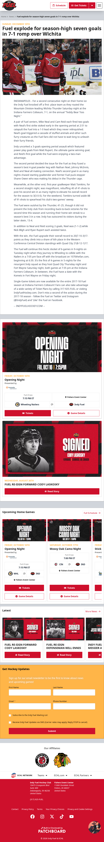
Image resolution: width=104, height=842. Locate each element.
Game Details (78, 413)
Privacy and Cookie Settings (80, 809)
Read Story (53, 491)
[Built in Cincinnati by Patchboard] (52, 830)
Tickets (29, 413)
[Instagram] (42, 816)
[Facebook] (32, 816)
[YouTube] (71, 816)
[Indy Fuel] (9, 5)
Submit (52, 731)
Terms (40, 809)
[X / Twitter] (52, 816)
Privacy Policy (28, 809)
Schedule (61, 5)
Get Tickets (80, 5)
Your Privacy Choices (55, 809)
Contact (15, 809)
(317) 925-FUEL (36, 799)
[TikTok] (62, 816)
